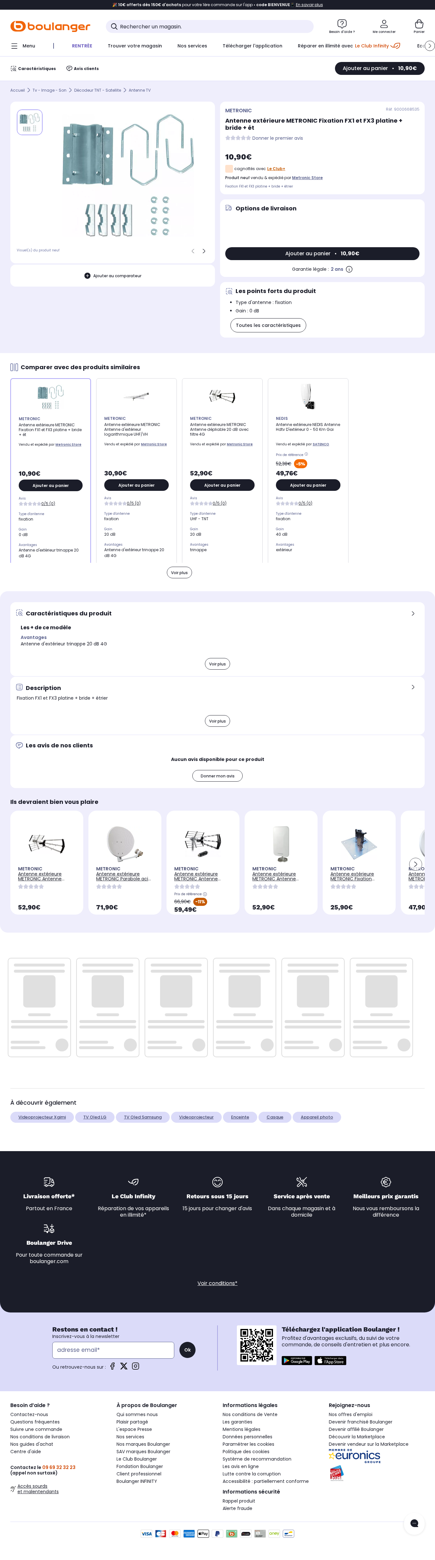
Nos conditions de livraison (40, 1436)
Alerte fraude (237, 1508)
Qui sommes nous (137, 1414)
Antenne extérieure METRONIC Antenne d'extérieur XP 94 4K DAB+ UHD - (275, 881)
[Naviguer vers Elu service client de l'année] (377, 1473)
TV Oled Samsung (143, 1117)
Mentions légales (241, 1429)
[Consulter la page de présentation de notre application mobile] (297, 1360)
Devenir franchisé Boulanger (360, 1422)
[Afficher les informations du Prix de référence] (307, 455)
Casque (275, 1117)
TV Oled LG (94, 1117)
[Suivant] (203, 251)
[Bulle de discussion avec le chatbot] (414, 1524)
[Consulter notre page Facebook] (112, 1368)
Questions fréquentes (35, 1422)
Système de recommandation (257, 1459)
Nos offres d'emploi (350, 1414)
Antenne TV (140, 90)
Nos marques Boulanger (143, 1444)
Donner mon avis (218, 776)
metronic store (307, 177)
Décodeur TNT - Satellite (97, 90)
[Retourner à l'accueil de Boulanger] (50, 26)
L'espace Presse (134, 1429)
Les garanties (237, 1422)
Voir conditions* (217, 1283)
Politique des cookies (246, 1451)
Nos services (130, 1436)
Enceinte (240, 1117)
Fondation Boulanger (139, 1466)
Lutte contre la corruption (252, 1474)
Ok (187, 1350)
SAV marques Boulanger (143, 1451)
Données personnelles (247, 1436)
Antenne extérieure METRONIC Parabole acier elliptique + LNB (124, 879)
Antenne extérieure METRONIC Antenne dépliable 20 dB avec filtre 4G (41, 881)
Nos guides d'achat (31, 1444)
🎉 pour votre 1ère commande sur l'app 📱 (217, 5)
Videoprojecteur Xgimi (42, 1117)
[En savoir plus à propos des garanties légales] (349, 269)
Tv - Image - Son (49, 90)
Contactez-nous (29, 1414)
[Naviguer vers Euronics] (377, 1456)
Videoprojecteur (196, 1117)
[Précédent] (192, 251)
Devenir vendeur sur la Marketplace (369, 1444)
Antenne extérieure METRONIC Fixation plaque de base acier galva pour (354, 881)
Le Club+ (276, 168)
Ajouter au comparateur (117, 275)
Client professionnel (138, 1474)
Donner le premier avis (277, 138)
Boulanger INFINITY (136, 1481)
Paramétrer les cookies (248, 1444)
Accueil (17, 90)
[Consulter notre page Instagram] (135, 1368)
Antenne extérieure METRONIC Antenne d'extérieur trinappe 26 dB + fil (199, 881)
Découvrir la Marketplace (357, 1436)
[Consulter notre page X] (124, 1368)
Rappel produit (239, 1501)
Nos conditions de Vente (250, 1414)
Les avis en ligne (241, 1466)
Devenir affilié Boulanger (356, 1429)
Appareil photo (317, 1117)
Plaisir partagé (132, 1422)
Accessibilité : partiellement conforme (266, 1481)
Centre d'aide (25, 1451)
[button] (430, 46)
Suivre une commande (36, 1429)
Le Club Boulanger (136, 1459)
